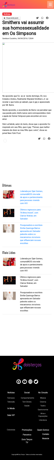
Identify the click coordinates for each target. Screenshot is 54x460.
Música (43, 398)
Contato (45, 434)
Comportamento (27, 398)
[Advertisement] (21, 164)
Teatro (43, 406)
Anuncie (45, 438)
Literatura (43, 420)
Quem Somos (43, 430)
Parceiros (27, 434)
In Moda (11, 408)
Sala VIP (11, 415)
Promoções (27, 430)
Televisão (11, 402)
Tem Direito (27, 402)
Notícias (11, 392)
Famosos (11, 398)
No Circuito (43, 392)
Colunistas (11, 430)
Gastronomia (43, 410)
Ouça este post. (12, 18)
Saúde (27, 406)
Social (27, 392)
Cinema (43, 402)
